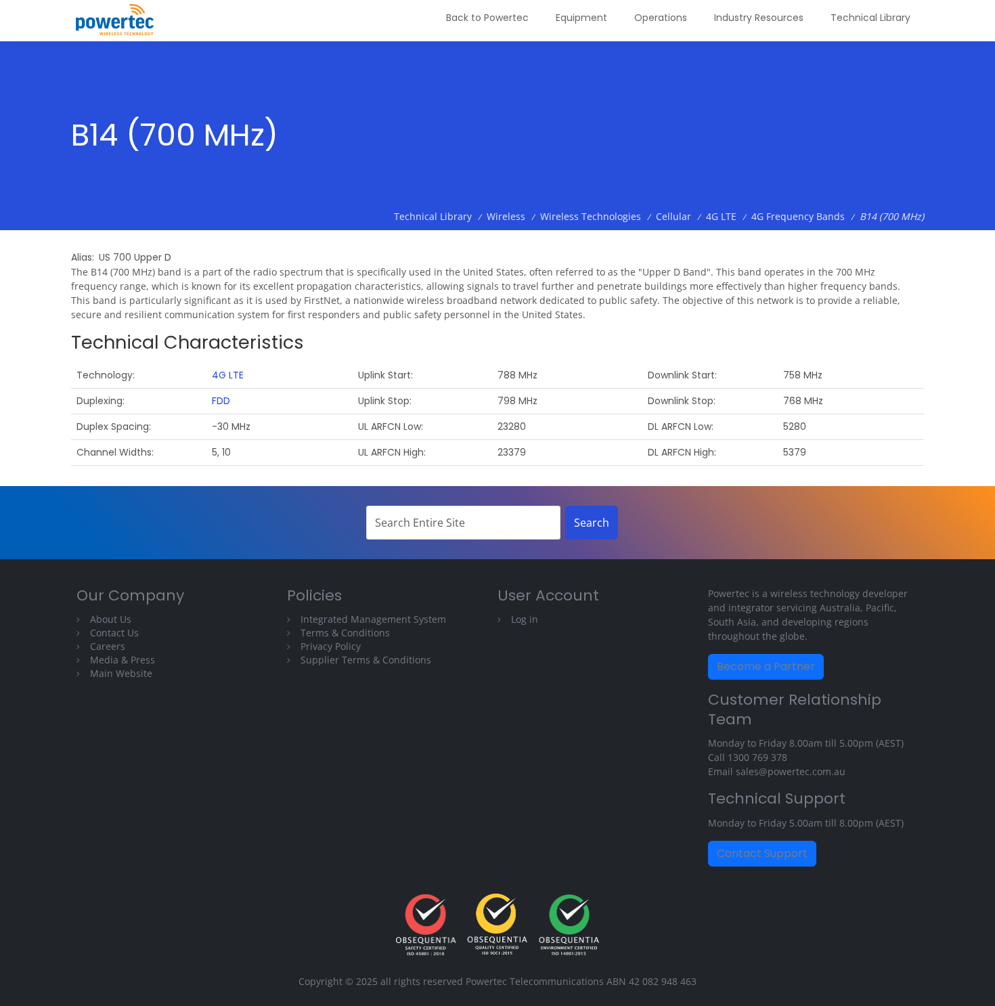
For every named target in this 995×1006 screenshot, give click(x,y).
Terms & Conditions (345, 632)
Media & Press (122, 659)
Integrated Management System (373, 619)
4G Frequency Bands (798, 216)
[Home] (120, 20)
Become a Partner (766, 666)
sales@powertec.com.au (790, 771)
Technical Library (870, 17)
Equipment (581, 17)
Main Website (121, 673)
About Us (110, 619)
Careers (107, 646)
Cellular (673, 216)
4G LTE (721, 216)
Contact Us (114, 632)
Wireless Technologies (590, 216)
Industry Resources (758, 17)
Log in (524, 619)
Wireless (506, 216)
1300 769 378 (757, 757)
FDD (221, 401)
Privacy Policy (331, 646)
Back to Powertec (487, 17)
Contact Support (762, 853)
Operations (660, 17)
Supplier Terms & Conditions (366, 659)
